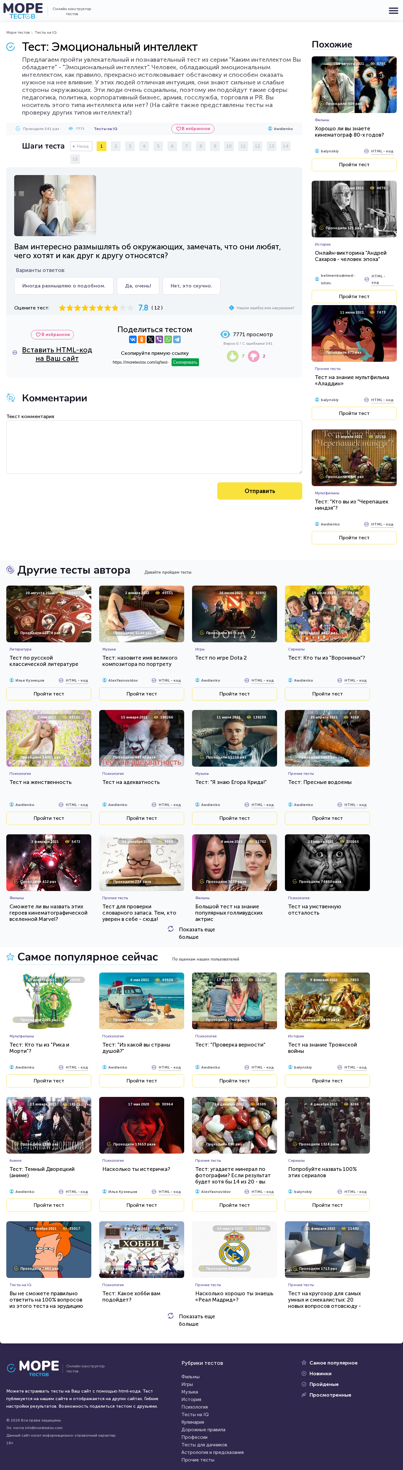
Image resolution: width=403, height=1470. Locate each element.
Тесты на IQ (46, 32)
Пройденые (324, 1384)
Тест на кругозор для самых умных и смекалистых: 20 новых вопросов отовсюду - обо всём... (324, 1302)
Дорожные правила (203, 1430)
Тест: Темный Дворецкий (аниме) (42, 1172)
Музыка (189, 1392)
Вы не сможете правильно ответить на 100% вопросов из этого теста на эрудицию (46, 1299)
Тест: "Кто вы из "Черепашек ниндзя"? (352, 504)
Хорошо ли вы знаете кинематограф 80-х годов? (349, 131)
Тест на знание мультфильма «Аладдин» (352, 380)
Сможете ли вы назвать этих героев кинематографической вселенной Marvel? (48, 912)
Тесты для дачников (204, 1445)
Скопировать (185, 362)
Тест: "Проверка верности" (230, 1044)
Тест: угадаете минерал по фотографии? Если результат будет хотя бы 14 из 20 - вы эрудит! (233, 1178)
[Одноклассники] (141, 339)
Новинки (320, 1373)
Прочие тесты (197, 1460)
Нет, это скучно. (191, 286)
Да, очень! (138, 286)
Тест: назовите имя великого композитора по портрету (140, 661)
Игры (187, 1384)
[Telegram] (177, 339)
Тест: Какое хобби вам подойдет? (131, 1296)
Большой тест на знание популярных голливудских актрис (229, 912)
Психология (194, 1407)
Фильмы (190, 1377)
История (191, 1399)
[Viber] (159, 339)
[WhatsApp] (168, 339)
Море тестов (18, 32)
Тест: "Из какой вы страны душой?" (136, 1047)
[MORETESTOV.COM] (36, 1368)
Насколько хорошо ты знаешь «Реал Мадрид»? (234, 1296)
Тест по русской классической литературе (43, 661)
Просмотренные (330, 1395)
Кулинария (192, 1422)
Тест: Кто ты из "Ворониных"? (326, 658)
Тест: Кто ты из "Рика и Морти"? (39, 1047)
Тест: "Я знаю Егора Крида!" (231, 782)
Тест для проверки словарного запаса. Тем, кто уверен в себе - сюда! (139, 912)
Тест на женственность (40, 782)
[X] (150, 339)
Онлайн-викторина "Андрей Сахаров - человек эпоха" (351, 256)
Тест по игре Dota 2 (221, 658)
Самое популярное (333, 1363)
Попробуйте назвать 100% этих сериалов (322, 1172)
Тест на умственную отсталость (314, 909)
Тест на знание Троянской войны (322, 1047)
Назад (83, 146)
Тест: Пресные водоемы (320, 782)
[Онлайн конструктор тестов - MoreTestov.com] (23, 11)
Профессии (194, 1437)
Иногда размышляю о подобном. (63, 286)
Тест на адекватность (131, 782)
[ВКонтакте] (133, 339)
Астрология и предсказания (212, 1452)
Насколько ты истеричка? (136, 1169)
